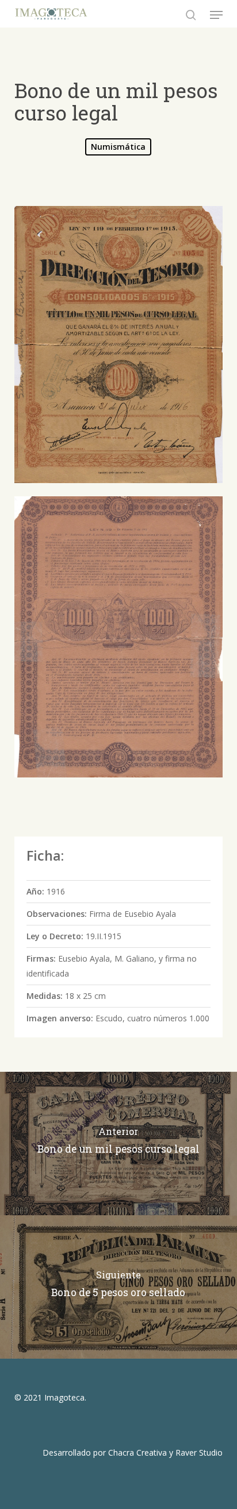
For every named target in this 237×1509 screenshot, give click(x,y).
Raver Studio (199, 1452)
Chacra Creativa (137, 1452)
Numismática (118, 146)
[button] (216, 15)
